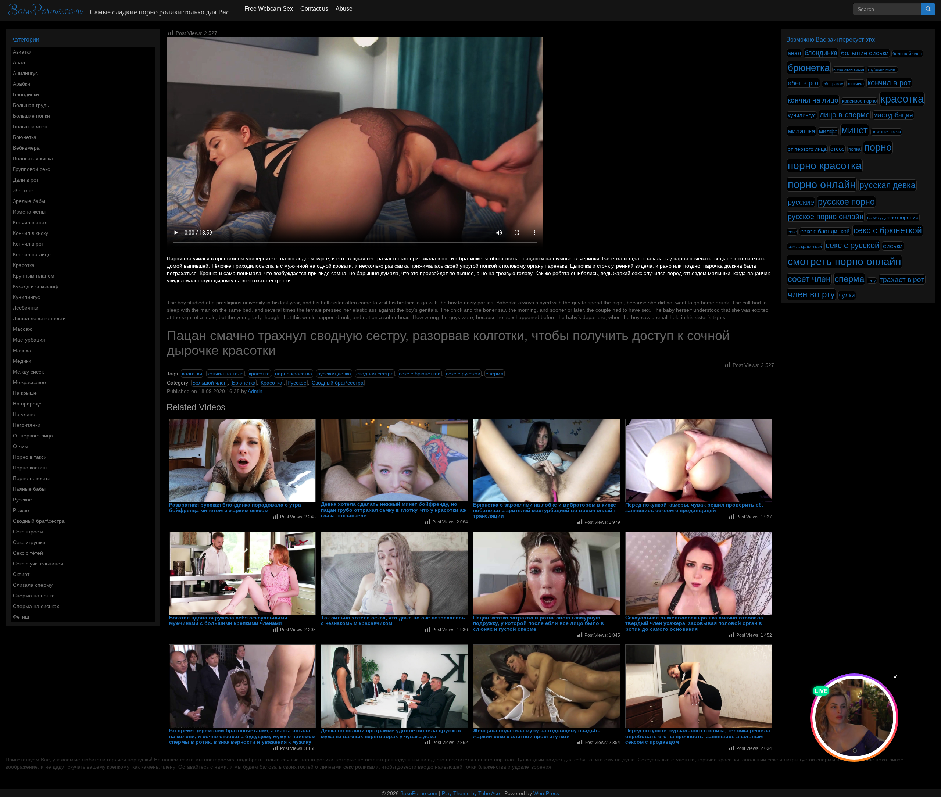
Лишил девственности (39, 318)
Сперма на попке (34, 595)
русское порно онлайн (825, 216)
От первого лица (33, 436)
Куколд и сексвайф (35, 286)
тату (872, 280)
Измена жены (29, 212)
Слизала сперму (33, 585)
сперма (495, 373)
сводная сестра (375, 373)
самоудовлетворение (893, 217)
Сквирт (21, 574)
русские (801, 202)
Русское (22, 500)
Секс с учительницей (38, 564)
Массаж (22, 329)
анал (794, 53)
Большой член (30, 126)
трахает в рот (902, 279)
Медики (22, 361)
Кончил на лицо (32, 254)
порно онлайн (822, 184)
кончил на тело (225, 373)
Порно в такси (30, 457)
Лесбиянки (26, 308)
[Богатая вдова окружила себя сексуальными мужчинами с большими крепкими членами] (242, 573)
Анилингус (25, 73)
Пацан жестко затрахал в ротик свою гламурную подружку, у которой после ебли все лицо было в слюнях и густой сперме (538, 623)
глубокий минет (882, 69)
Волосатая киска (33, 158)
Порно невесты (31, 478)
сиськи (893, 246)
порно (878, 147)
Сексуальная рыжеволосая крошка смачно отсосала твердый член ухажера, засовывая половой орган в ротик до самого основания (694, 623)
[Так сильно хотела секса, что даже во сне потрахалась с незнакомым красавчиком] (394, 573)
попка (854, 149)
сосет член (809, 279)
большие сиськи (865, 53)
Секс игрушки (29, 542)
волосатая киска (848, 69)
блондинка (821, 53)
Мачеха (22, 350)
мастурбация (893, 115)
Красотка (24, 265)
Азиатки (22, 52)
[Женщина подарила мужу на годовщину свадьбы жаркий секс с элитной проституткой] (546, 686)
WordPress (546, 793)
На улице (24, 414)
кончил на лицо (813, 100)
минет (854, 130)
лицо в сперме (845, 115)
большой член (907, 53)
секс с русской (463, 373)
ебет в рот (803, 83)
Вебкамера (26, 148)
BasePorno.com (45, 10)
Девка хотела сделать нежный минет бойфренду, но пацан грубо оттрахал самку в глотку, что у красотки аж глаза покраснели (393, 509)
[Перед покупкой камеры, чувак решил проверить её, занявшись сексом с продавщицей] (698, 460)
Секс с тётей (28, 553)
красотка (259, 373)
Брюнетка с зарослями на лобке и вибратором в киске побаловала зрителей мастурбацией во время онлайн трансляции (544, 510)
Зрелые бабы (29, 201)
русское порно (846, 202)
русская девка (334, 373)
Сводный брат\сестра (39, 521)
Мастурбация (29, 340)
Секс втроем (28, 532)
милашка (801, 131)
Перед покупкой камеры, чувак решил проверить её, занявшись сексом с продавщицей (694, 507)
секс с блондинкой (825, 231)
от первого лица (807, 149)
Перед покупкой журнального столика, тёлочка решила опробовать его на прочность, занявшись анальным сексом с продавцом (697, 736)
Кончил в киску (30, 233)
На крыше (25, 393)
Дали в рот (26, 180)
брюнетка (809, 67)
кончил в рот (889, 83)
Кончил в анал (30, 222)
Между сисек (28, 372)
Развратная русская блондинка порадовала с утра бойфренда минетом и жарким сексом (235, 507)
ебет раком (833, 84)
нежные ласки (886, 132)
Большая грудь (31, 105)
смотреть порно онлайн (844, 261)
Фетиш (21, 617)
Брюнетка (24, 137)
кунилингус (802, 115)
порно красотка (293, 373)
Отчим (20, 446)
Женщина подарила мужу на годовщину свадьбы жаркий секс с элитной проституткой (537, 733)
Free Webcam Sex (268, 9)
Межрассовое (29, 382)
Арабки (21, 84)
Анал (19, 62)
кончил (855, 83)
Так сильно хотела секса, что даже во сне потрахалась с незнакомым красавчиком (393, 620)
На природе (27, 404)
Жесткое (23, 190)
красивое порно (859, 101)
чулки (846, 295)
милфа (828, 131)
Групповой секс (31, 169)
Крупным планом (33, 276)
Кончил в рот (28, 244)
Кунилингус (26, 297)
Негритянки (26, 425)
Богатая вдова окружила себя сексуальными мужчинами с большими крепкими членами (228, 620)
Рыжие (21, 510)
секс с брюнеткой (420, 373)
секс (792, 232)
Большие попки (31, 116)
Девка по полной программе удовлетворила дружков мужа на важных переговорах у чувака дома (391, 733)
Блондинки (26, 94)
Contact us (314, 9)
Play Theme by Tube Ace (471, 793)
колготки (192, 373)
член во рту (811, 294)
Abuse (344, 9)
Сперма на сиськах (36, 606)
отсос (837, 149)
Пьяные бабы (29, 489)
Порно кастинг (30, 468)
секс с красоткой (805, 246)
